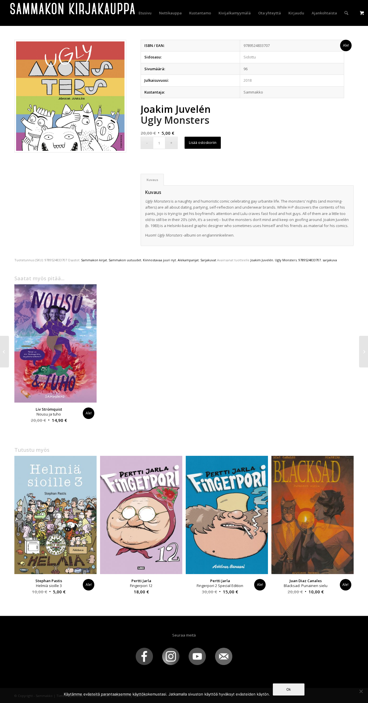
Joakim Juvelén (261, 260)
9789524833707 (309, 260)
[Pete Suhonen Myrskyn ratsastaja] (4, 351)
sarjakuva (330, 260)
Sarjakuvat (208, 260)
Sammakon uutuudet (125, 260)
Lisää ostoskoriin (202, 142)
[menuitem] (145, 13)
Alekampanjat (188, 260)
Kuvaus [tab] (152, 180)
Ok (288, 689)
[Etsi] (346, 13)
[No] (361, 691)
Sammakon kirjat (94, 260)
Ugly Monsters (286, 260)
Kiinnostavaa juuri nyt (159, 260)
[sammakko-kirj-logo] (73, 13)
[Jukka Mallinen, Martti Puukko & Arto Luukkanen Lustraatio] (363, 351)
